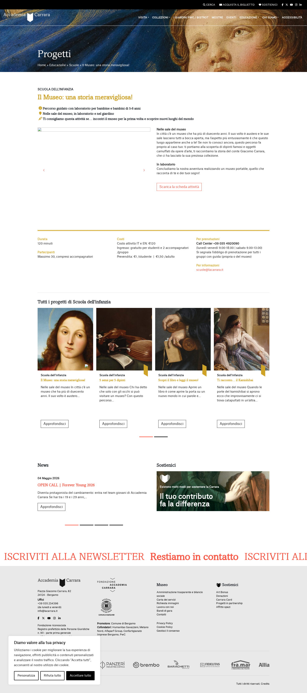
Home (42, 65)
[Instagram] (296, 5)
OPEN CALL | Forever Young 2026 (66, 485)
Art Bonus (222, 592)
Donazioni (222, 596)
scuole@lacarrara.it (209, 269)
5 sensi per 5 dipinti (112, 380)
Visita (142, 17)
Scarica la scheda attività (179, 187)
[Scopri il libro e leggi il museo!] (183, 339)
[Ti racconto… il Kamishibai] (241, 339)
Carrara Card (224, 599)
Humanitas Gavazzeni (125, 627)
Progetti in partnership (229, 603)
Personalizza (26, 675)
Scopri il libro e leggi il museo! (178, 380)
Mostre (217, 17)
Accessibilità (292, 17)
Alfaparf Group (113, 631)
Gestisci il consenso (168, 631)
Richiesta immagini (168, 603)
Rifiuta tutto (52, 675)
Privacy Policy (165, 623)
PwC (123, 634)
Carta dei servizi (166, 599)
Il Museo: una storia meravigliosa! (63, 380)
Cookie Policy (165, 627)
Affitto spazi (223, 607)
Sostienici (269, 5)
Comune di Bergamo (123, 623)
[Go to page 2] (161, 436)
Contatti (161, 614)
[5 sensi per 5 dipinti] (124, 339)
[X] (286, 5)
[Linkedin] (300, 5)
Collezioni (160, 17)
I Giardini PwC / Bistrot (191, 17)
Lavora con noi (165, 607)
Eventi (231, 17)
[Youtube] (291, 5)
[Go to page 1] (146, 436)
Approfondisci (54, 424)
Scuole (74, 65)
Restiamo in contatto (173, 557)
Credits (265, 684)
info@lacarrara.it (47, 611)
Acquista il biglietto (238, 5)
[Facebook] (282, 5)
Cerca (210, 5)
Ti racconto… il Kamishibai (235, 380)
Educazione (248, 17)
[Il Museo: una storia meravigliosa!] (65, 339)
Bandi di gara (164, 611)
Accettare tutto (80, 675)
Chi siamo (269, 17)
